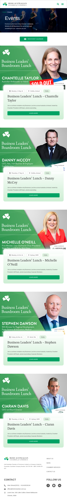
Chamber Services (53, 467)
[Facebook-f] (48, 485)
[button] (62, 4)
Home (4, 12)
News (48, 463)
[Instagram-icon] (53, 485)
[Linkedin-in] (59, 485)
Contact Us (50, 471)
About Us (49, 458)
